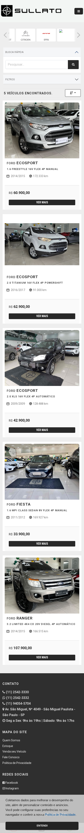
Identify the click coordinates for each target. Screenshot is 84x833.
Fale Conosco (11, 757)
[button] (5, 35)
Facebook (11, 782)
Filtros (10, 79)
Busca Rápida (14, 52)
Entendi (42, 825)
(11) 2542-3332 (17, 698)
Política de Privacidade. (60, 814)
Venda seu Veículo (14, 751)
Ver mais (42, 202)
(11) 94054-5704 (18, 703)
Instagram (12, 788)
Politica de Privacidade (16, 763)
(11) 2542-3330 (17, 692)
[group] (25, 35)
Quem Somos (11, 740)
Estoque (7, 746)
